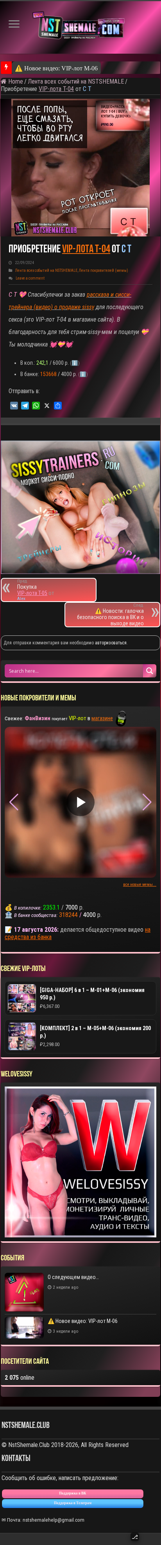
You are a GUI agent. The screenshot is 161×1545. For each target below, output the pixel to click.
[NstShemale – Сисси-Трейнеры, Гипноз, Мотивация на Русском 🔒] (80, 27)
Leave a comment (30, 278)
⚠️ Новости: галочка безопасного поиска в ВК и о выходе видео (110, 614)
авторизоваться (111, 643)
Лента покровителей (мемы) (103, 270)
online (19, 1377)
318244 (68, 915)
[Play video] (80, 802)
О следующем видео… (73, 1277)
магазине (102, 718)
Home (15, 81)
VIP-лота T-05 (32, 593)
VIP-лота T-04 (56, 89)
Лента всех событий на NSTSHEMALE (76, 81)
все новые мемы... (139, 884)
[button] (147, 802)
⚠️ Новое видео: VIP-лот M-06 (56, 68)
